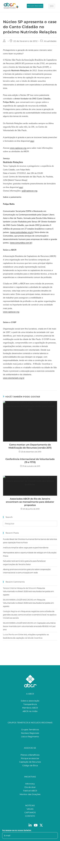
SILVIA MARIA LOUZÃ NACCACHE (18, 600)
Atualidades (50, 41)
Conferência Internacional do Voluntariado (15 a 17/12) (30, 460)
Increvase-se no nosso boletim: (17, 830)
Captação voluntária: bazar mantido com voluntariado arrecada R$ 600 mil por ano (29, 626)
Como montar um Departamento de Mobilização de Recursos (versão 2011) (30, 446)
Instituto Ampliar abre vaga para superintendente (25, 547)
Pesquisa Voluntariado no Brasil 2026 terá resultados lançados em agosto (28, 591)
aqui (32, 141)
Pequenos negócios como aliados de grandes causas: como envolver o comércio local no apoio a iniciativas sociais (29, 614)
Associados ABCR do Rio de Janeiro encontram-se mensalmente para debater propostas (30, 501)
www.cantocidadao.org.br (22, 232)
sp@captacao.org (29, 191)
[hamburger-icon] (52, 6)
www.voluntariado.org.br (13, 378)
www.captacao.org (18, 148)
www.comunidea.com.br (21, 243)
